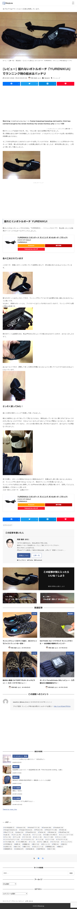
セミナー (49, 837)
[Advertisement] (38, 101)
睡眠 (60, 846)
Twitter (31, 560)
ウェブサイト (22, 560)
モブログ (55, 842)
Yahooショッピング (31, 249)
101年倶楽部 (9, 827)
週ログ (51, 849)
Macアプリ (9, 832)
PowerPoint (31, 832)
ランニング (56, 78)
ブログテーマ (62, 839)
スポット (38, 837)
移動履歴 (8, 849)
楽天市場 (58, 245)
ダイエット (61, 837)
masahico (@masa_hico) (21, 702)
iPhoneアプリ (51, 830)
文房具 (8, 846)
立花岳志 (19, 849)
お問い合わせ (29, 901)
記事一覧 (37, 555)
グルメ (8, 837)
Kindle (63, 830)
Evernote (47, 827)
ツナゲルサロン (28, 839)
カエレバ (28, 239)
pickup (20, 832)
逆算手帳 (41, 849)
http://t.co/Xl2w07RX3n (62, 706)
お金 (7, 835)
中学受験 (8, 844)
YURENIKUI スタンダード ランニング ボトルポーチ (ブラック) (42, 237)
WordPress (64, 832)
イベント (37, 835)
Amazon (31, 245)
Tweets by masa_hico (10, 809)
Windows (52, 832)
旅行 (17, 846)
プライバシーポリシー (17, 901)
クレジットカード (66, 835)
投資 (64, 844)
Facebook (39, 560)
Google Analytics (11, 830)
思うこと (46, 844)
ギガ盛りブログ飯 (50, 835)
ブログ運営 (22, 842)
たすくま (17, 835)
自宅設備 (30, 849)
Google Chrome (26, 830)
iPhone (38, 830)
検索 (71, 873)
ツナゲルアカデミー (12, 839)
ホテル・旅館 (43, 842)
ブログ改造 (9, 842)
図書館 (27, 844)
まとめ (27, 835)
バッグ (40, 839)
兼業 (17, 844)
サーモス (27, 837)
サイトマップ (7, 901)
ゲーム (17, 837)
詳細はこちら (24, 555)
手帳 (56, 844)
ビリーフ (50, 839)
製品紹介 (47, 78)
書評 (27, 846)
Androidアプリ (34, 827)
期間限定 (51, 846)
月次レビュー (38, 846)
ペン (32, 842)
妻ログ (36, 844)
